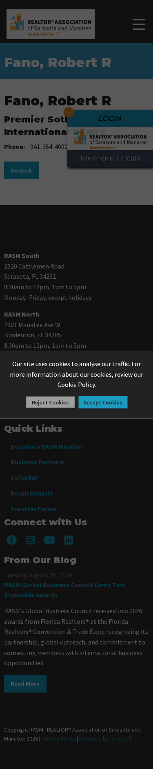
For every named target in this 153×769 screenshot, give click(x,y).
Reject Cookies (50, 402)
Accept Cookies (103, 402)
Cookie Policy (76, 384)
